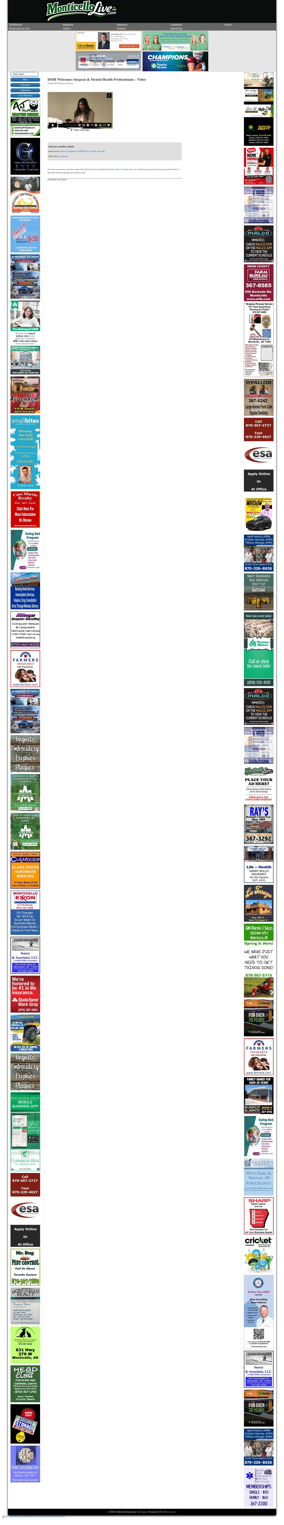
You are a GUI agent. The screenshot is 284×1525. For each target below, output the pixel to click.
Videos (66, 28)
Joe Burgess (68, 83)
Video (131, 169)
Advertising (176, 28)
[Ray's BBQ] (258, 843)
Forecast (63, 156)
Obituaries (122, 24)
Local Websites (25, 95)
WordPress (164, 1512)
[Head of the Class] (25, 1401)
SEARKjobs (15, 24)
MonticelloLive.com (19, 28)
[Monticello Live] (108, 71)
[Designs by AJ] (25, 135)
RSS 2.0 (176, 169)
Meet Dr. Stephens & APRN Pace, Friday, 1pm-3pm (83, 151)
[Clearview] (25, 888)
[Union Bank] (258, 223)
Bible (25, 79)
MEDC (112, 169)
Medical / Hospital (121, 169)
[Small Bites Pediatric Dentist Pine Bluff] (25, 488)
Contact (228, 24)
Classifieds (176, 24)
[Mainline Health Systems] (175, 50)
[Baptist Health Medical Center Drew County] (175, 71)
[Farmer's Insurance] (25, 686)
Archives (121, 28)
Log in (173, 1512)
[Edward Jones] (108, 50)
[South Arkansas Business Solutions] (258, 1234)
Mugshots (68, 24)
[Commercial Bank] (25, 1170)
